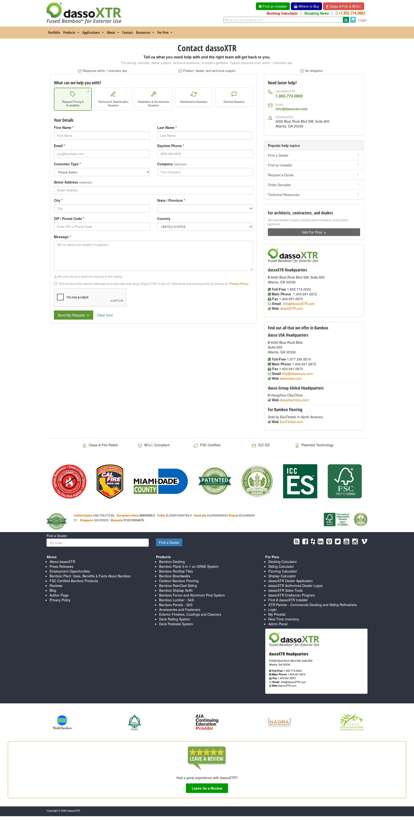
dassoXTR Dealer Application (290, 580)
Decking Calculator (282, 13)
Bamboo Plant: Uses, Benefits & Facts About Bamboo (90, 576)
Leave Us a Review (207, 788)
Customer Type (67, 163)
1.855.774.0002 (289, 96)
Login (362, 19)
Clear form (105, 315)
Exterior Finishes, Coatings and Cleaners (190, 614)
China (161, 515)
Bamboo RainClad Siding (178, 585)
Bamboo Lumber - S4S (176, 599)
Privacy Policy (239, 283)
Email (59, 145)
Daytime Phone (170, 145)
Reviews (56, 585)
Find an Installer (280, 165)
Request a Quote (281, 174)
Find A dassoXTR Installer (288, 599)
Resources (143, 32)
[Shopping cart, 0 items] (353, 20)
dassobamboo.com (294, 399)
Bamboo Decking (172, 561)
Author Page (59, 595)
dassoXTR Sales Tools (285, 590)
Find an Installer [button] (274, 6)
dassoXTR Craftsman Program (291, 595)
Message (62, 236)
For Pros (163, 32)
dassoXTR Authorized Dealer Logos (295, 585)
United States (83, 515)
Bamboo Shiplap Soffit (176, 590)
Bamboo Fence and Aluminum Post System (192, 595)
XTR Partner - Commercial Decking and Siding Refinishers (312, 604)
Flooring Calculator (282, 571)
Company (171, 163)
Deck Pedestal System (176, 623)
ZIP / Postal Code (69, 218)
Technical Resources (283, 194)
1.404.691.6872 (296, 674)
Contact (127, 32)
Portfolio (54, 32)
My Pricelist (277, 614)
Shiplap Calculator (282, 576)
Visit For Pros (312, 232)
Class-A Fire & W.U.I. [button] (344, 6)
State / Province (171, 200)
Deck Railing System (174, 619)
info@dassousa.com (297, 373)
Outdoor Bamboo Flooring (179, 580)
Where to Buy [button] (308, 6)
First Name (64, 127)
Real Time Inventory (283, 619)
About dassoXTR (62, 561)
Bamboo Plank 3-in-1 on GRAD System (188, 566)
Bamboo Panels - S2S (175, 604)
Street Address (73, 182)
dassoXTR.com (291, 308)
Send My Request (72, 315)
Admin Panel (278, 623)
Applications (91, 32)
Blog (53, 590)
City (58, 200)
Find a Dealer (278, 155)
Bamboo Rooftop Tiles (176, 571)
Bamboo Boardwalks (174, 576)
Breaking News (317, 13)
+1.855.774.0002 (352, 13)
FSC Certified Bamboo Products (74, 580)
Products (69, 32)
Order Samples (279, 184)
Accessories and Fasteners (179, 609)
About (111, 32)
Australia (200, 515)
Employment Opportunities (70, 571)
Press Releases (61, 566)
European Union (127, 515)
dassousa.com (291, 378)
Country (163, 218)
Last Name (167, 127)
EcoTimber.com (291, 421)
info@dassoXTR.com (299, 303)
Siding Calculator (281, 566)
